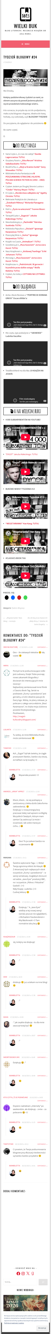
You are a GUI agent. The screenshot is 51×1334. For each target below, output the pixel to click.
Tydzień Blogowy (18, 608)
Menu (27, 44)
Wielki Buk (25, 25)
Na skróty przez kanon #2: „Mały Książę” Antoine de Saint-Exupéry (38, 621)
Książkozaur (9, 937)
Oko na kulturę (10, 647)
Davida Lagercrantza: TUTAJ (23, 156)
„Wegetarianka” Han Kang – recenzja (12, 619)
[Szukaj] (43, 1282)
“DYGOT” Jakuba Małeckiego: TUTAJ (22, 454)
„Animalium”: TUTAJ (31, 241)
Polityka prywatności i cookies (14, 1323)
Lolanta (7, 729)
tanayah (7, 748)
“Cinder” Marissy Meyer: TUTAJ (20, 189)
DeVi (5, 977)
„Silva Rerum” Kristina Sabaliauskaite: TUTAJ (24, 162)
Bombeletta (14, 770)
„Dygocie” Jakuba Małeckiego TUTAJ (21, 217)
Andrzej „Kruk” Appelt (13, 791)
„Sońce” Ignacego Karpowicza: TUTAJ (22, 237)
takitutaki (8, 1144)
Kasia (5, 1017)
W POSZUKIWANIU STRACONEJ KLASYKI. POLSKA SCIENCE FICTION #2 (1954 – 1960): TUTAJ (25, 178)
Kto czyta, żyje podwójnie (15, 1097)
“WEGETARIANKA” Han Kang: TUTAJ (22, 523)
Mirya (5, 665)
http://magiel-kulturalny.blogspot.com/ (24, 718)
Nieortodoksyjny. (11, 1057)
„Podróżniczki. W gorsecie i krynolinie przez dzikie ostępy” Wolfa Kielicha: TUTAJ (24, 268)
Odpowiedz (41, 647)
